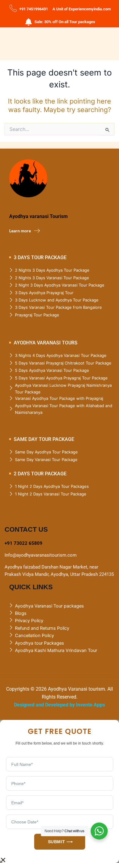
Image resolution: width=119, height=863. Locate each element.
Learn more (20, 230)
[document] (59, 791)
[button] (59, 860)
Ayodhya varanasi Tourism (38, 216)
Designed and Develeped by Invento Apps (59, 705)
